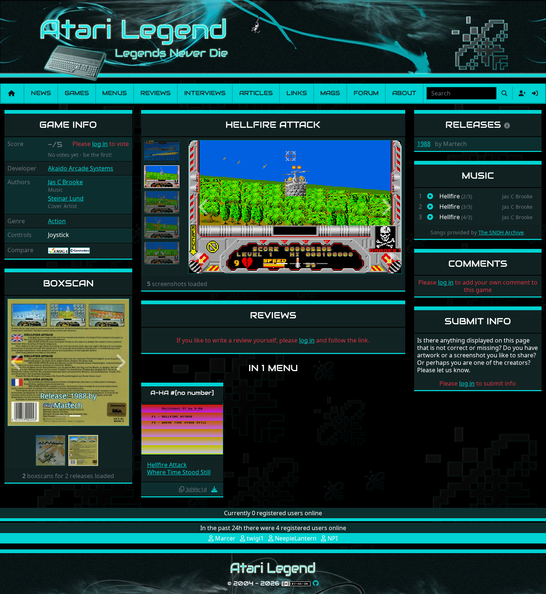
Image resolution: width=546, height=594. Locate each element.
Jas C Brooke (65, 182)
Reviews (155, 93)
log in (100, 144)
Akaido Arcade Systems (80, 168)
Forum (366, 93)
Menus (114, 93)
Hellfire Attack (167, 465)
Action (57, 221)
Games (77, 93)
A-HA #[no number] (182, 393)
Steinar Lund (66, 198)
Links (296, 93)
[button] (16, 362)
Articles (256, 93)
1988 (423, 144)
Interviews (204, 93)
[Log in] (535, 93)
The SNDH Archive (501, 232)
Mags (330, 93)
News (41, 93)
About (404, 93)
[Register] (521, 93)
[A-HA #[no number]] (182, 428)
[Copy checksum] (181, 489)
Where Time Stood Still (179, 472)
